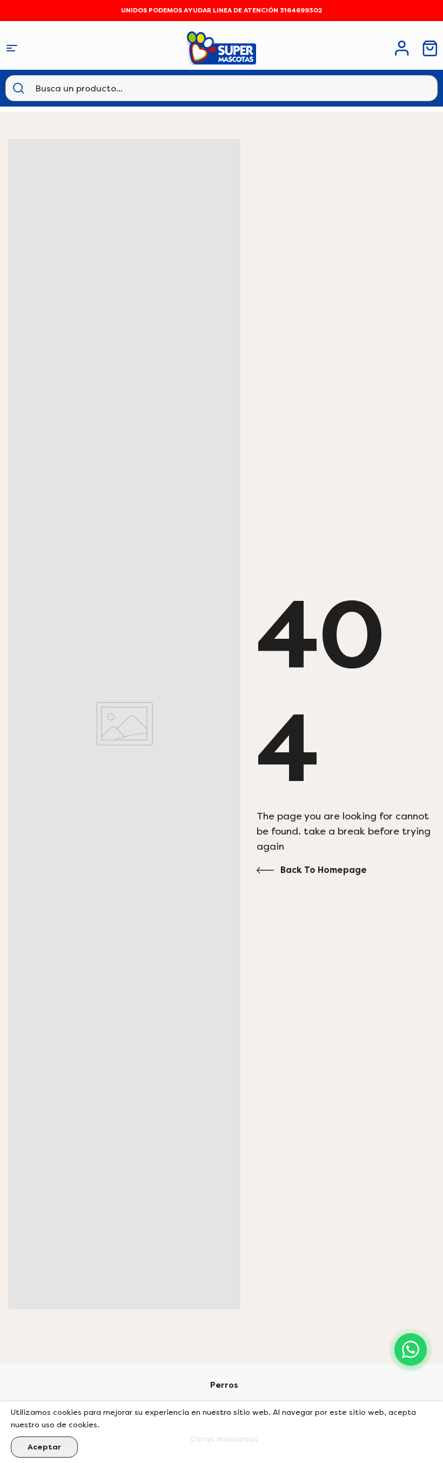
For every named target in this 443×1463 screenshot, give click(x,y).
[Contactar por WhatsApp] (410, 1349)
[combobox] (89, 88)
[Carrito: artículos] (430, 48)
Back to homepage (323, 870)
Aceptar (44, 1447)
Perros (224, 1385)
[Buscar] (18, 88)
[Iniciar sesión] (402, 48)
